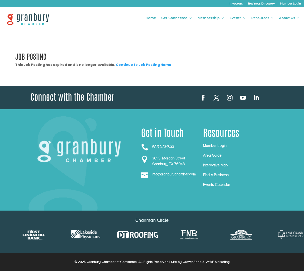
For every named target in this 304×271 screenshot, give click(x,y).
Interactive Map (215, 165)
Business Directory (261, 3)
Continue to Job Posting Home (143, 64)
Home (151, 18)
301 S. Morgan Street (168, 158)
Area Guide (212, 155)
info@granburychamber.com (174, 174)
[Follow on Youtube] (243, 97)
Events (235, 18)
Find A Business (216, 174)
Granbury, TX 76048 (168, 164)
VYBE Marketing (218, 262)
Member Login (290, 3)
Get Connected (174, 18)
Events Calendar (216, 184)
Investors (236, 3)
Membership (209, 18)
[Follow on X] (216, 97)
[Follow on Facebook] (203, 97)
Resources (260, 18)
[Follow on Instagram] (229, 97)
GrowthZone (192, 262)
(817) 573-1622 (163, 146)
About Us (287, 18)
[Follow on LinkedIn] (256, 97)
